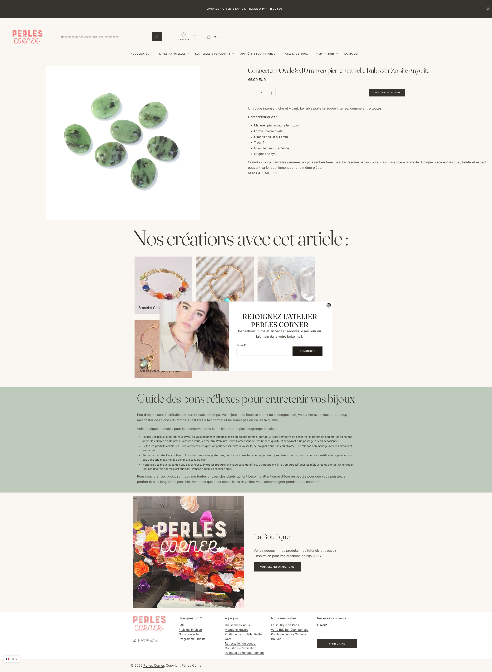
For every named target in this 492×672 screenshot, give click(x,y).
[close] (329, 305)
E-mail (241, 345)
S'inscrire (307, 350)
